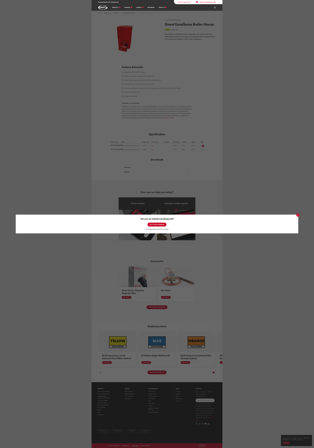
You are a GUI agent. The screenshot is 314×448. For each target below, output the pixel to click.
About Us (162, 7)
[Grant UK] (103, 7)
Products (115, 7)
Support (139, 7)
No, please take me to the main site (157, 229)
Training (127, 7)
